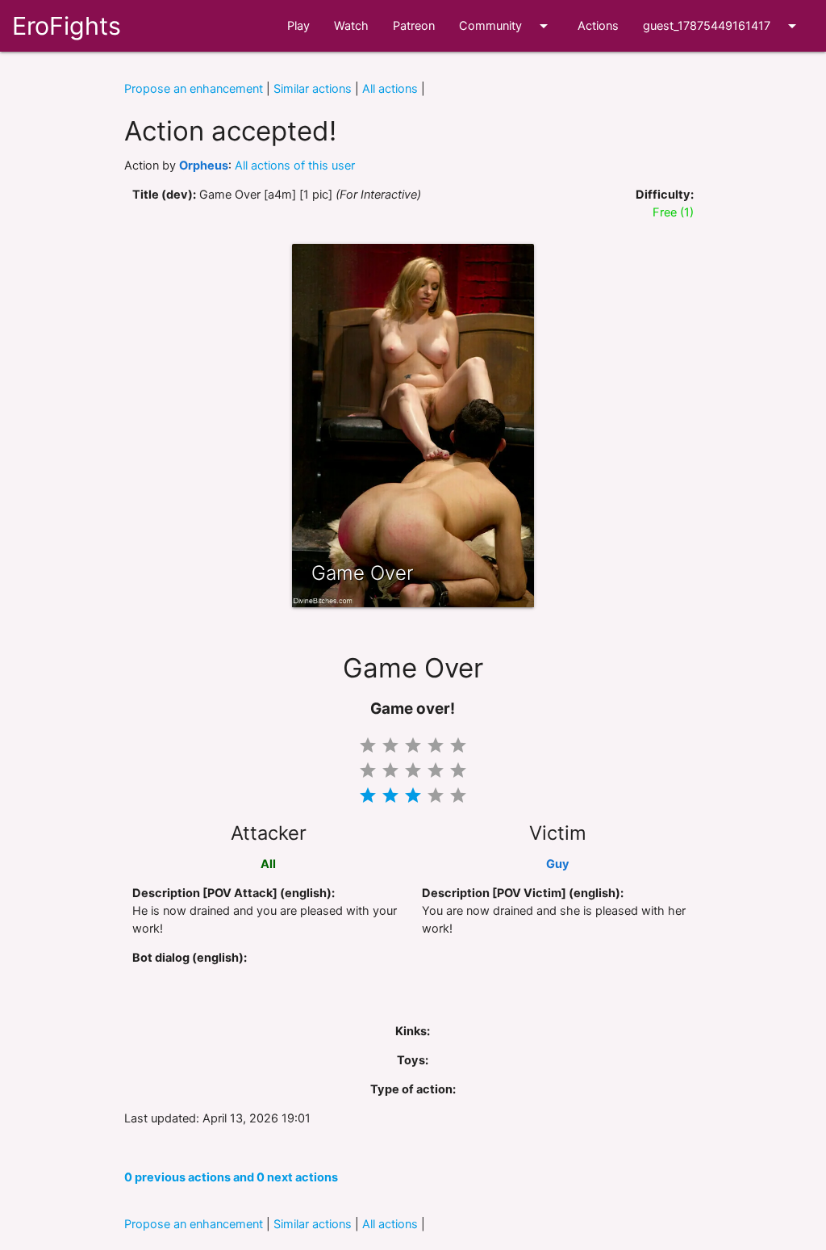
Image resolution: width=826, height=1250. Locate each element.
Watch (351, 26)
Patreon (414, 26)
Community (506, 26)
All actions (390, 89)
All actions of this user (295, 165)
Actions (598, 26)
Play (298, 26)
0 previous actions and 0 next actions (231, 1177)
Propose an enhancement (193, 89)
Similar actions (312, 89)
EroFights (66, 25)
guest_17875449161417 (722, 26)
